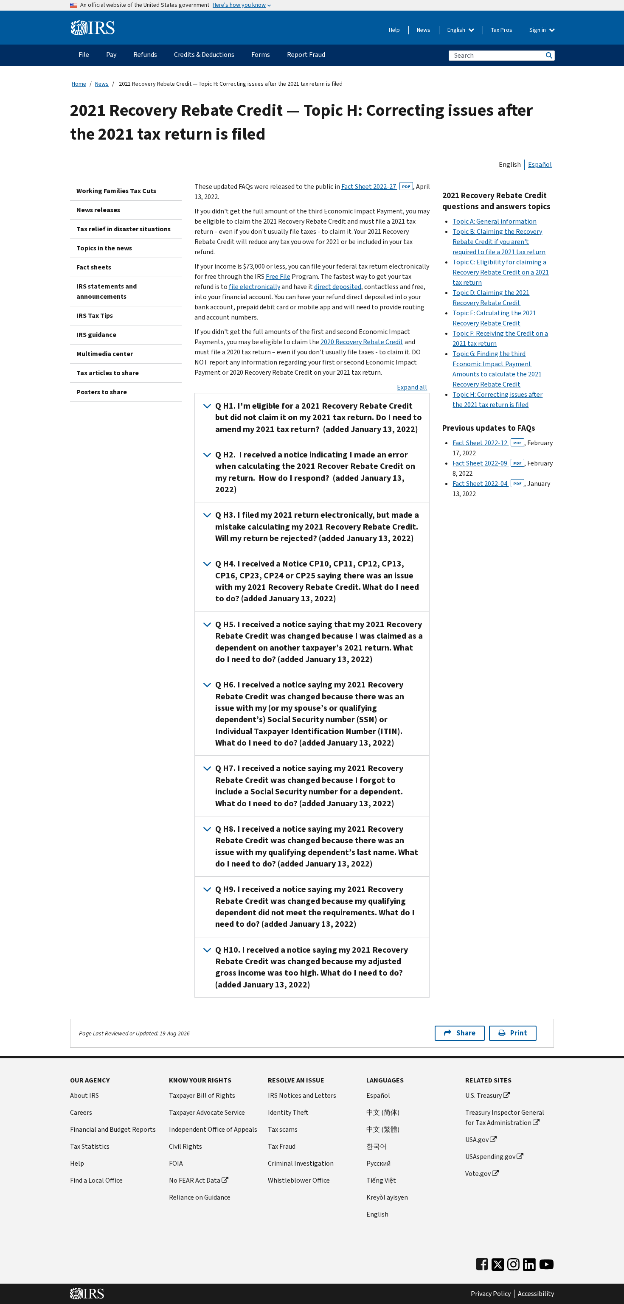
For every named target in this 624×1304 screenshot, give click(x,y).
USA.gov (477, 1139)
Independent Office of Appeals (213, 1129)
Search (548, 55)
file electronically (254, 286)
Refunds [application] (145, 54)
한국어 (376, 1146)
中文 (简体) (382, 1112)
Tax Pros (501, 30)
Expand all (412, 387)
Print (518, 1033)
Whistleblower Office (299, 1180)
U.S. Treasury (483, 1095)
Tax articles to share (107, 372)
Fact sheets (93, 267)
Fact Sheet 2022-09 (487, 463)
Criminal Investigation (301, 1163)
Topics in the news (104, 248)
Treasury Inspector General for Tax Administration (504, 1117)
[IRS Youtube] (546, 1262)
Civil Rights (185, 1146)
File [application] (84, 54)
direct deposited (337, 286)
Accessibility (536, 1294)
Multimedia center (104, 353)
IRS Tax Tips (94, 315)
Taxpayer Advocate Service (207, 1112)
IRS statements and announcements (106, 291)
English (457, 30)
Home (79, 84)
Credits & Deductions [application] (204, 54)
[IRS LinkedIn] (529, 1262)
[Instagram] (513, 1262)
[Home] (93, 24)
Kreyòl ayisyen (387, 1197)
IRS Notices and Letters (302, 1095)
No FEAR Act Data (194, 1180)
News (423, 30)
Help (394, 30)
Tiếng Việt (381, 1180)
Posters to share (101, 391)
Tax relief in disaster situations (123, 228)
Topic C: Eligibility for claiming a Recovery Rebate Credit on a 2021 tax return (501, 272)
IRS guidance (96, 334)
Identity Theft (288, 1112)
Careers (81, 1112)
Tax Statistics (90, 1146)
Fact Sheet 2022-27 (375, 186)
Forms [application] (260, 54)
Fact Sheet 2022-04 (487, 483)
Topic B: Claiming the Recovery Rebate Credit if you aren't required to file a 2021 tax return (499, 241)
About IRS (84, 1095)
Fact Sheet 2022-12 (487, 442)
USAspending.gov (490, 1156)
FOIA (176, 1163)
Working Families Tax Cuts (116, 190)
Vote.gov (478, 1173)
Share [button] (465, 1033)
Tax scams (283, 1129)
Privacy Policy (491, 1294)
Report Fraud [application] (306, 54)
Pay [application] (111, 54)
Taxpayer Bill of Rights (202, 1095)
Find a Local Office (96, 1180)
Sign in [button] (538, 30)
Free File (278, 276)
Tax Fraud (281, 1146)
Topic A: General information (495, 221)
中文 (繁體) (382, 1129)
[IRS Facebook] (482, 1262)
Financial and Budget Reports (113, 1129)
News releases (98, 209)
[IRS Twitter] (498, 1262)
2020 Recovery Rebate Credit (361, 341)
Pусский (378, 1163)
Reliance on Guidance (199, 1197)
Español (540, 164)
